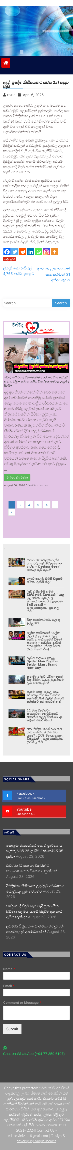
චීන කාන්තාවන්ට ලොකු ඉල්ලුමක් (43, 621)
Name (9, 969)
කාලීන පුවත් (9, 259)
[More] (54, 251)
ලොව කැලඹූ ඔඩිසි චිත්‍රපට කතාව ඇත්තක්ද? (45, 580)
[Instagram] (46, 251)
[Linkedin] (30, 251)
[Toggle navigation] (21, 52)
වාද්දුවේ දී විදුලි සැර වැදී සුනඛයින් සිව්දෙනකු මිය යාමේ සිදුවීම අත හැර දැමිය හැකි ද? (34, 911)
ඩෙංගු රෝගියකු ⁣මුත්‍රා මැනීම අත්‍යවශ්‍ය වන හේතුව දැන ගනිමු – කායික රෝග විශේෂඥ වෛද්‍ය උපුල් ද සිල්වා (36, 381)
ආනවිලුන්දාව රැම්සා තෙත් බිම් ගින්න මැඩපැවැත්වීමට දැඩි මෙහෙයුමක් (45, 680)
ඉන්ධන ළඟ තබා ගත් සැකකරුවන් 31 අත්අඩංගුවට (53, 274)
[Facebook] (7, 251)
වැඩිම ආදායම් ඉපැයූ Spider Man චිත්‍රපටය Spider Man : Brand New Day (42, 663)
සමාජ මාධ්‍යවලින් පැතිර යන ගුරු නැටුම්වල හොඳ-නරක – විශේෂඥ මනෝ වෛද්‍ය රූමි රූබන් (44, 565)
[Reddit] (22, 251)
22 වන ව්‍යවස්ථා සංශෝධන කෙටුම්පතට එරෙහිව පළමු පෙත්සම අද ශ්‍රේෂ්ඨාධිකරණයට (45, 715)
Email (8, 986)
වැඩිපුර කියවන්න (17, 477)
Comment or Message (22, 1002)
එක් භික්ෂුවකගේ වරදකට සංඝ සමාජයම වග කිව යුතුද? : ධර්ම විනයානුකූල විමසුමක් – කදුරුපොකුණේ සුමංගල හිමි (45, 735)
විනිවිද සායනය (38, 485)
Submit (12, 1029)
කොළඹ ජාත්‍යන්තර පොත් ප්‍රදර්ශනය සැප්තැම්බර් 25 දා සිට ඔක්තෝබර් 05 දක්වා (34, 851)
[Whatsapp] (38, 251)
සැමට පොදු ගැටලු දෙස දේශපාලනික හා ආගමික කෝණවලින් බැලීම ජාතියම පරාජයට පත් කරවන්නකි (45, 697)
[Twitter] (14, 251)
